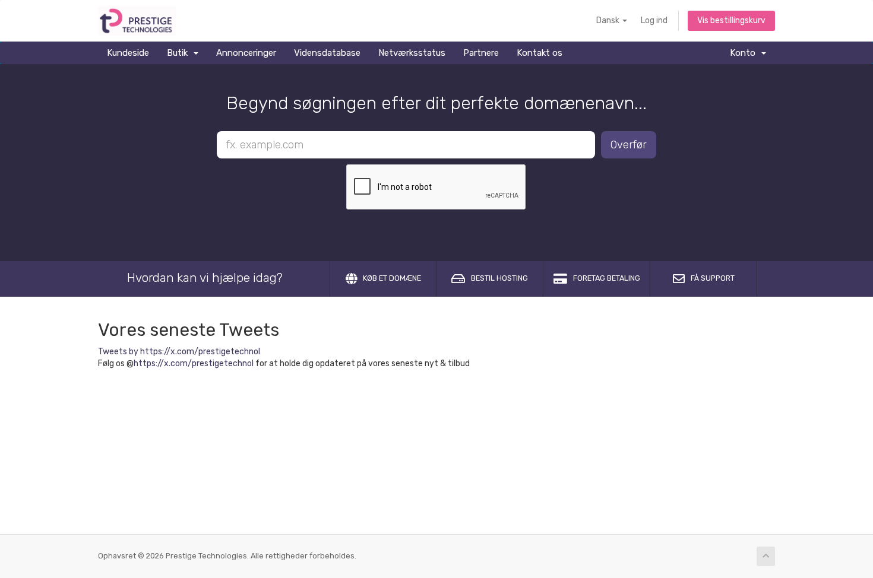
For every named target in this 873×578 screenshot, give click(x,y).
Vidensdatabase (327, 52)
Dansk (608, 20)
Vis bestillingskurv (731, 20)
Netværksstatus (411, 52)
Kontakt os (539, 52)
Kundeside (128, 52)
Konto (745, 52)
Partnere (481, 52)
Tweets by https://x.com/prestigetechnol (179, 352)
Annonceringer (246, 52)
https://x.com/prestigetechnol (194, 363)
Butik (179, 52)
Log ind (654, 20)
